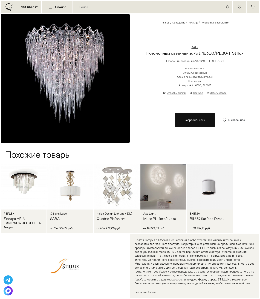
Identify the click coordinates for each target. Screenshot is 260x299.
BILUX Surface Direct (207, 219)
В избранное (236, 120)
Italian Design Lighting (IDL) (114, 213)
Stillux (195, 47)
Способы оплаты (176, 92)
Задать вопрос (218, 92)
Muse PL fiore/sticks (159, 219)
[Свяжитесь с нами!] (8, 280)
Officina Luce (58, 213)
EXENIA (195, 213)
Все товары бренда (145, 292)
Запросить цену (195, 120)
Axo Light (149, 213)
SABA (55, 219)
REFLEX (9, 213)
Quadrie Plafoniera (111, 219)
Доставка (198, 92)
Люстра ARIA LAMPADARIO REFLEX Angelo (22, 223)
